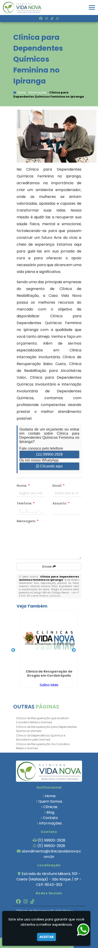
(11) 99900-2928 (49, 454)
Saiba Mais (49, 685)
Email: (58, 485)
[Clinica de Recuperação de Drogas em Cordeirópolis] (49, 639)
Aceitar (46, 937)
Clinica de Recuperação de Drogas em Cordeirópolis (49, 673)
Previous (13, 650)
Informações (50, 823)
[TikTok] (52, 18)
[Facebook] (40, 18)
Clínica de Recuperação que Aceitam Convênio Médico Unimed (42, 720)
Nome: (23, 485)
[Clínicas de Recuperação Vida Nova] (49, 771)
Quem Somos (50, 801)
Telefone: (26, 503)
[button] (92, 7)
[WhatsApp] (57, 18)
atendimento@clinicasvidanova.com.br (51, 854)
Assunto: (61, 503)
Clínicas (50, 806)
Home (50, 796)
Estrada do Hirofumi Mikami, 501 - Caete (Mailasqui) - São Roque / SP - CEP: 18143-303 (49, 879)
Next (74, 650)
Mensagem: (28, 521)
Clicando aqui (51, 466)
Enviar (47, 566)
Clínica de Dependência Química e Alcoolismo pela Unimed (40, 737)
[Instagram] (46, 18)
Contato (50, 817)
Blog (50, 812)
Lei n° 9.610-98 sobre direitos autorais (49, 594)
